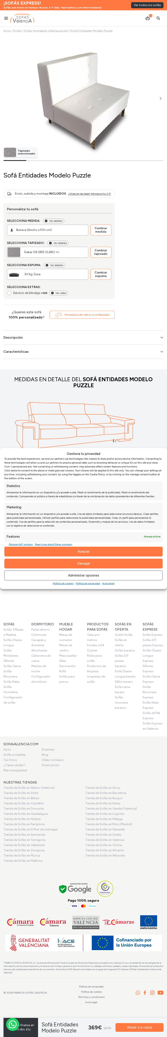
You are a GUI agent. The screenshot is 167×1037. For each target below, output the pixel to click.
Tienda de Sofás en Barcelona (105, 793)
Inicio (7, 31)
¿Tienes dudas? (14, 765)
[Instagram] (152, 992)
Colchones (38, 635)
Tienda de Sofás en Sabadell (105, 829)
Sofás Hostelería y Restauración (46, 31)
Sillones (8, 661)
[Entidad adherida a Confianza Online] (105, 889)
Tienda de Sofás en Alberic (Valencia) (29, 788)
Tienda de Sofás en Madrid (21, 819)
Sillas (62, 661)
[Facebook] (145, 993)
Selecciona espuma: (24, 265)
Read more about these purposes (53, 544)
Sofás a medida (14, 755)
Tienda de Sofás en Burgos (103, 798)
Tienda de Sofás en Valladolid (24, 845)
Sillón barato (124, 682)
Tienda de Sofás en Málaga (104, 819)
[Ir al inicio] (22, 18)
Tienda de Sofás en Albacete (105, 855)
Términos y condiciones (91, 997)
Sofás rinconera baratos (121, 703)
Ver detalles (55, 220)
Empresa (48, 749)
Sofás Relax (11, 682)
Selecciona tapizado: (26, 243)
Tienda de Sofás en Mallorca (23, 861)
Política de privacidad (88, 583)
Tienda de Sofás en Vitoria (103, 845)
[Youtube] (160, 993)
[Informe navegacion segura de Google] (75, 889)
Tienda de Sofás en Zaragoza (24, 850)
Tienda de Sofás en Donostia (23, 808)
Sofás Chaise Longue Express (152, 656)
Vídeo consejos (52, 760)
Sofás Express (152, 635)
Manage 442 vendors (21, 544)
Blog (45, 755)
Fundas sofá (95, 645)
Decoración (67, 666)
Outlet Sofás (124, 635)
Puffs (62, 671)
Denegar (83, 563)
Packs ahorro (40, 629)
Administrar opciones (83, 575)
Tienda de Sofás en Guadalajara (25, 814)
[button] (161, 98)
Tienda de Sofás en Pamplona (24, 824)
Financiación (50, 765)
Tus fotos (10, 760)
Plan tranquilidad (15, 770)
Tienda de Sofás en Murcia (21, 855)
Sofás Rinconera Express (150, 692)
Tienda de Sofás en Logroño (105, 814)
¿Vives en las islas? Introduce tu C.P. (89, 193)
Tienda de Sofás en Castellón (23, 803)
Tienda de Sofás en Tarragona (24, 840)
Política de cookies (63, 583)
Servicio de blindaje (30, 293)
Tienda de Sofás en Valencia (104, 840)
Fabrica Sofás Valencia (30, 992)
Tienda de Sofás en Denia (102, 803)
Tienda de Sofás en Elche (20, 793)
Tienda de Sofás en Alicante (104, 850)
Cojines (92, 650)
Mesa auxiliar (68, 656)
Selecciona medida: (23, 221)
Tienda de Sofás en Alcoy (102, 788)
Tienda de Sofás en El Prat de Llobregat (30, 829)
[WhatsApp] (138, 993)
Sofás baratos (125, 650)
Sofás (17, 31)
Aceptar (84, 551)
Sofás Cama (12, 666)
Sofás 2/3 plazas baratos (121, 661)
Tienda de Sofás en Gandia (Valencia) (111, 808)
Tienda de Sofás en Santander (24, 835)
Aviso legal (108, 583)
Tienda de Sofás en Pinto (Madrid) (108, 824)
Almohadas (39, 650)
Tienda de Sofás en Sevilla (103, 835)
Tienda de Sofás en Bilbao (21, 798)
